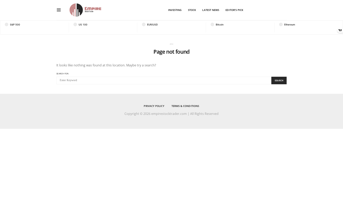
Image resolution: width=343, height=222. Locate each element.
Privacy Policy (154, 106)
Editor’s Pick (234, 10)
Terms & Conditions (185, 106)
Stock (192, 10)
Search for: (62, 73)
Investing (174, 10)
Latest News (210, 10)
